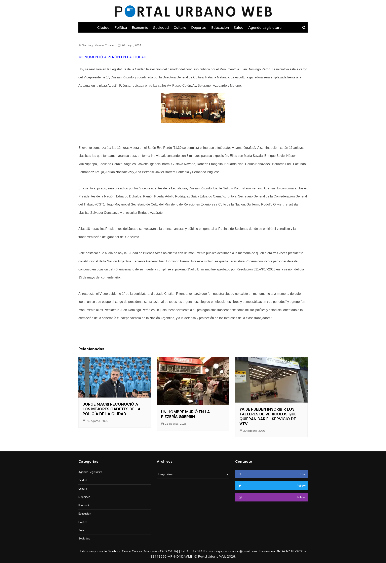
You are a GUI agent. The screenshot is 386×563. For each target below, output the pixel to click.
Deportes (198, 27)
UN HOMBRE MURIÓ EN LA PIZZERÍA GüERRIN (185, 414)
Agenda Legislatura (265, 27)
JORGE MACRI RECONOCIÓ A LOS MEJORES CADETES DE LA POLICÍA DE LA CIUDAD (112, 409)
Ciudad (103, 27)
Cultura (180, 27)
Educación (220, 27)
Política (120, 27)
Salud (238, 27)
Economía (140, 27)
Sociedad (161, 27)
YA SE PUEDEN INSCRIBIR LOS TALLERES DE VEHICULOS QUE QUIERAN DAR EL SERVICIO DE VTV (268, 416)
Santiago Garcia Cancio (98, 45)
